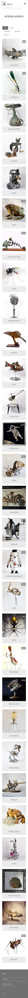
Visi (5, 28)
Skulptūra (17, 31)
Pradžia (3, 8)
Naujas (12, 28)
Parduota (6, 35)
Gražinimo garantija (7, 984)
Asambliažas (7, 31)
